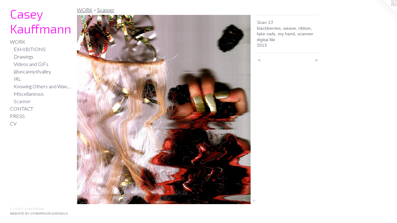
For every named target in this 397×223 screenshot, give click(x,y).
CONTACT (21, 109)
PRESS (17, 116)
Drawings (23, 56)
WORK (17, 42)
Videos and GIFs (31, 64)
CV (13, 123)
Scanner (22, 101)
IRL (17, 79)
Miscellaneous (29, 94)
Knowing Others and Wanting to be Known (43, 86)
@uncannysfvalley (32, 71)
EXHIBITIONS (30, 49)
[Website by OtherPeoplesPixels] (384, 12)
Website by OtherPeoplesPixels (39, 213)
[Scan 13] (164, 109)
